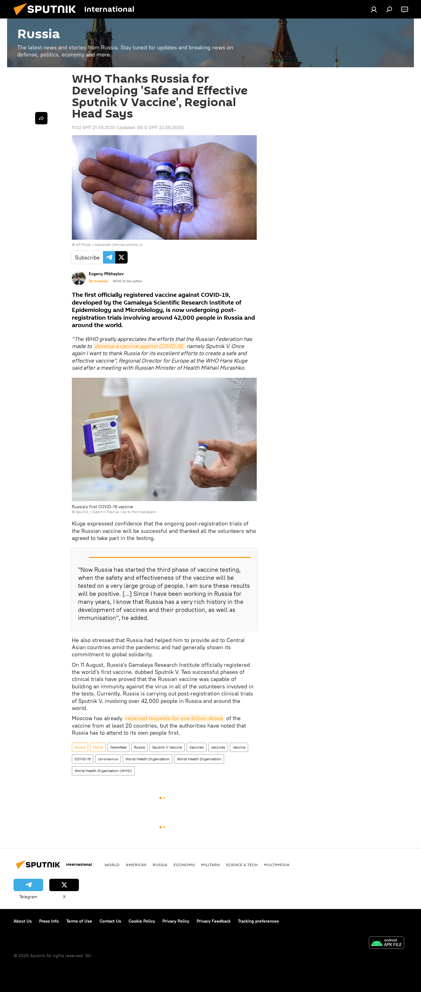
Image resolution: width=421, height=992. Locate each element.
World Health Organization (147, 759)
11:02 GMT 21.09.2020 (93, 127)
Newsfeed (118, 747)
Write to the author (127, 281)
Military (210, 864)
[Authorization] (374, 9)
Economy (184, 864)
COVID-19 (83, 759)
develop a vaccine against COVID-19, (139, 346)
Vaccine (239, 747)
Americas (136, 864)
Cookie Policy (142, 921)
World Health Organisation (199, 759)
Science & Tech (242, 864)
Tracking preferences (258, 921)
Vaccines (196, 747)
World (98, 747)
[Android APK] (386, 943)
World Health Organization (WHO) (103, 770)
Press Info (49, 921)
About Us (23, 921)
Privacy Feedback (214, 921)
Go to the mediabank (139, 511)
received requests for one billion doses (174, 718)
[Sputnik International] (47, 17)
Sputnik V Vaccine (167, 747)
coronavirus (108, 759)
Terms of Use (79, 921)
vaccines (218, 747)
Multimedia (276, 864)
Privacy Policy (175, 921)
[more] (41, 118)
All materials (98, 281)
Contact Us (110, 921)
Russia (80, 747)
